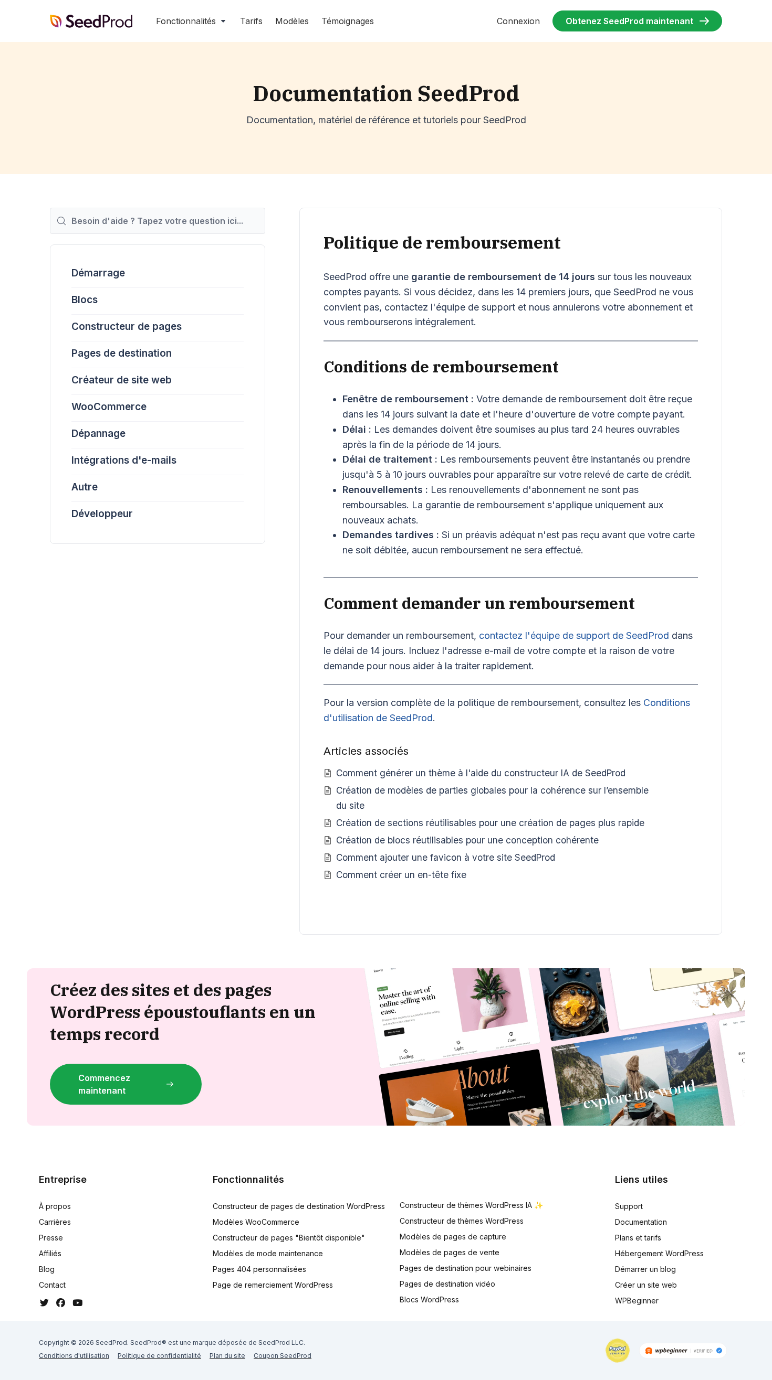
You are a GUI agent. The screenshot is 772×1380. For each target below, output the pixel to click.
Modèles (292, 21)
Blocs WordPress (429, 1299)
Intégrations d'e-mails (123, 460)
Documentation (641, 1221)
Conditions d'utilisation (74, 1356)
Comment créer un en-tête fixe (401, 874)
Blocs (84, 300)
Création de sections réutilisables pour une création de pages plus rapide (490, 822)
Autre (84, 487)
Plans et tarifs (638, 1237)
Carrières (55, 1221)
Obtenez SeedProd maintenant (629, 21)
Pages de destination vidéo (447, 1283)
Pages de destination (121, 353)
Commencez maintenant (104, 1084)
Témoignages (347, 21)
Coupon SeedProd (282, 1356)
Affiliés (50, 1253)
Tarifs (251, 21)
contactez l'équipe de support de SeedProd (574, 635)
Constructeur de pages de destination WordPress (299, 1206)
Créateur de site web (121, 380)
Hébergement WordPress (659, 1253)
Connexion (518, 21)
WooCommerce (109, 407)
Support (629, 1206)
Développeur (102, 514)
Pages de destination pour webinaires (465, 1268)
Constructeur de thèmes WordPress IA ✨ (471, 1205)
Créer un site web (646, 1284)
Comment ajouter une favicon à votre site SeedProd (445, 857)
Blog (47, 1269)
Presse (51, 1237)
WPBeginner (637, 1300)
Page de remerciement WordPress (273, 1284)
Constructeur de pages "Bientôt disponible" (289, 1237)
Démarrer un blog (645, 1269)
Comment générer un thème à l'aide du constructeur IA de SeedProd (480, 772)
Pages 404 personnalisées (259, 1269)
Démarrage (98, 273)
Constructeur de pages (126, 326)
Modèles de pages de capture (453, 1236)
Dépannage (98, 433)
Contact (52, 1284)
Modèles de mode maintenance (268, 1253)
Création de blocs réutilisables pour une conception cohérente (467, 840)
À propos (55, 1206)
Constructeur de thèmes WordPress (462, 1220)
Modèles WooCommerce (256, 1221)
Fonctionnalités (186, 21)
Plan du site (227, 1356)
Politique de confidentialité (159, 1356)
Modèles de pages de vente (449, 1252)
